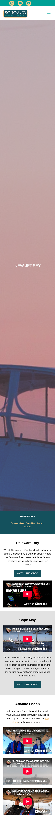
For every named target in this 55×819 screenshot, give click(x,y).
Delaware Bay (17, 523)
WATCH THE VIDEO (27, 573)
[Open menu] (49, 13)
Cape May (30, 523)
